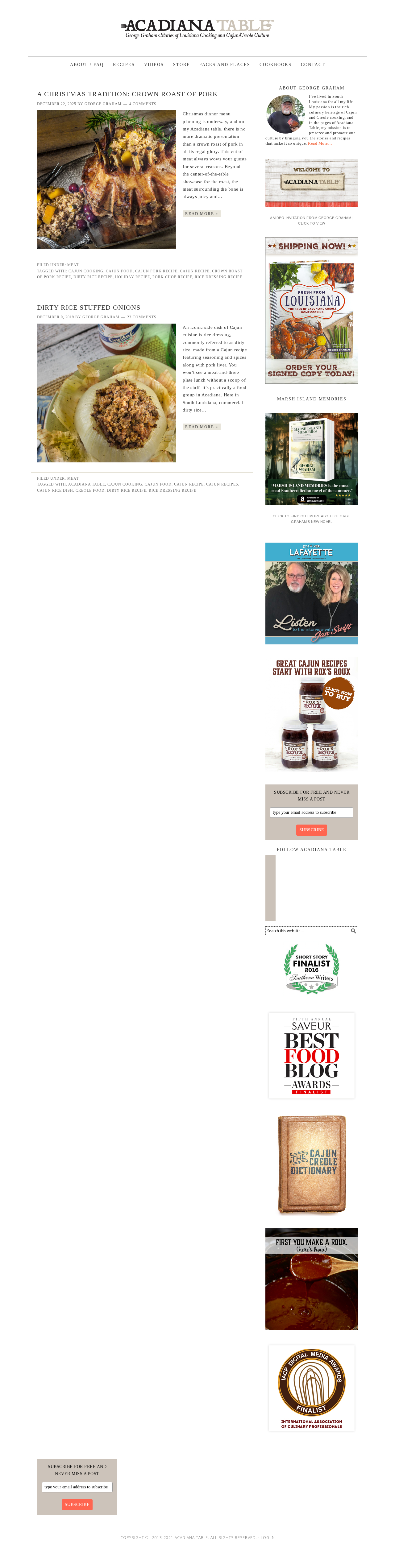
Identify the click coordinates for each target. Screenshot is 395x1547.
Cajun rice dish (55, 490)
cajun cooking (86, 271)
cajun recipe (195, 271)
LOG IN (268, 1537)
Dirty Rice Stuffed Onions (88, 307)
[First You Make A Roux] (311, 1332)
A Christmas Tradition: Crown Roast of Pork (127, 94)
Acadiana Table (197, 25)
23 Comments (141, 317)
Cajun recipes (222, 484)
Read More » (201, 213)
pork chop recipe (172, 277)
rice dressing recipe (218, 277)
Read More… (320, 143)
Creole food (90, 490)
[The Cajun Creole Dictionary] (311, 1217)
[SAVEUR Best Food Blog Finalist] (311, 1104)
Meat (73, 265)
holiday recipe (132, 277)
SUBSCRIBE (311, 830)
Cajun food (119, 271)
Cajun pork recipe (156, 271)
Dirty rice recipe (93, 277)
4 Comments (142, 104)
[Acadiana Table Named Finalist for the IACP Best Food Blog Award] (311, 1436)
